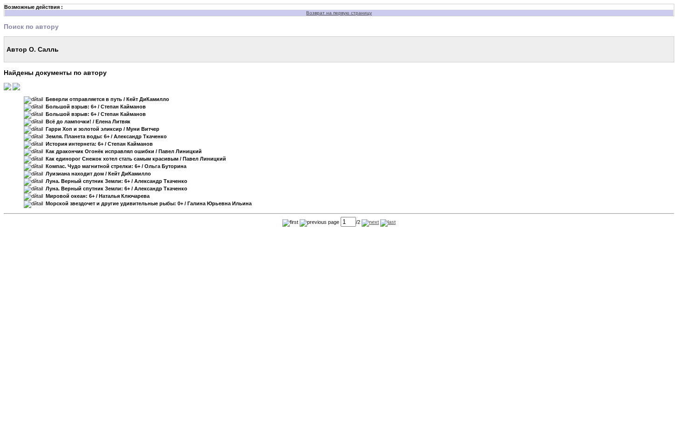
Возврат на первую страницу (339, 12)
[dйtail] (33, 100)
